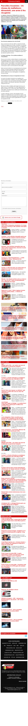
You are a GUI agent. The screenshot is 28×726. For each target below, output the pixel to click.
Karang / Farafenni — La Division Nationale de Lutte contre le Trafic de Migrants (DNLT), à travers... (18, 231)
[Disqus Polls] (14, 709)
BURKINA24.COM (20, 657)
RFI (5, 645)
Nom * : (3, 183)
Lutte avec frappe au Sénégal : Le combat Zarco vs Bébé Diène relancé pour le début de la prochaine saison (13, 405)
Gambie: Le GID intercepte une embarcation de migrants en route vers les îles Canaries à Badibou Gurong (13, 269)
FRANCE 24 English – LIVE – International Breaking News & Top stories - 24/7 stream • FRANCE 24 (12, 600)
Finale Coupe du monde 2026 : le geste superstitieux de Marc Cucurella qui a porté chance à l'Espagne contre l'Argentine (12, 555)
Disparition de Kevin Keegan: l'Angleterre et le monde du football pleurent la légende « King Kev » (13, 532)
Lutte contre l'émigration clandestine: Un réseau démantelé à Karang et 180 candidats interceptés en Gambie (14, 226)
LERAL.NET (14, 643)
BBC (18, 645)
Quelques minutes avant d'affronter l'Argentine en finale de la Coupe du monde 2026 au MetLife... (18, 559)
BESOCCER (19, 647)
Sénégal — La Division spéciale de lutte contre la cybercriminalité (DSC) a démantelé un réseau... (18, 262)
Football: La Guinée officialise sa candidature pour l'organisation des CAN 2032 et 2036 (13, 378)
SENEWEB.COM (22, 643)
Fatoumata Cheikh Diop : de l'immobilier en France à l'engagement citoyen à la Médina (13, 328)
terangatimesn (8, 100)
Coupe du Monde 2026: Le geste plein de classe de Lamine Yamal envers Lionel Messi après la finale (13, 521)
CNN (14, 645)
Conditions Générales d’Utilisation (14, 678)
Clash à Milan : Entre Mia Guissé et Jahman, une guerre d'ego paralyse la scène (13, 357)
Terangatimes (14, 1)
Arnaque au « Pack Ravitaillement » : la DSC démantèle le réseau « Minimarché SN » (12, 258)
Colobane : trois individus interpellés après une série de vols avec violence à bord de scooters (13, 237)
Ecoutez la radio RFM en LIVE (9, 581)
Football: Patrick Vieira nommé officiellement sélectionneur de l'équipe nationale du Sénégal (13, 468)
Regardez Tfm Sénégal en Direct (9, 589)
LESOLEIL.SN (7, 657)
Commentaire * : (5, 195)
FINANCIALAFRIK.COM (18, 652)
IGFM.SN (22, 645)
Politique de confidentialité (14, 677)
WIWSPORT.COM (19, 650)
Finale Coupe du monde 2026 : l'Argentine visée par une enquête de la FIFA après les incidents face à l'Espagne (13, 566)
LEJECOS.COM (8, 652)
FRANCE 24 (9, 645)
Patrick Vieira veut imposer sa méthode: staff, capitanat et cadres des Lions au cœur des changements (13, 391)
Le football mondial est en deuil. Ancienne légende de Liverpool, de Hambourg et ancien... (18, 536)
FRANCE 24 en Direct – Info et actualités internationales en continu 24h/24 (11, 620)
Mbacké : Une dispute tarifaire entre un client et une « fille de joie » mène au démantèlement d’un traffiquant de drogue (13, 280)
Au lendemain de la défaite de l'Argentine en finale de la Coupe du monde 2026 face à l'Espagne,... (18, 547)
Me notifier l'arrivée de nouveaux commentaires (12, 208)
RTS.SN (13, 657)
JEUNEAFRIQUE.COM (9, 654)
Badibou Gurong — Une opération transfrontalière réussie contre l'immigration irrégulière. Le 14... (18, 273)
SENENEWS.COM (9, 650)
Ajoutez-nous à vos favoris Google (12, 217)
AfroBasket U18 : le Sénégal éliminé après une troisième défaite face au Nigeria (13, 504)
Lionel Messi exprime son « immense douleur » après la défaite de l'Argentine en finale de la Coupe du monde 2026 (13, 543)
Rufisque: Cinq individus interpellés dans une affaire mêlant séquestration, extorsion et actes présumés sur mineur (13, 248)
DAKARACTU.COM (6, 643)
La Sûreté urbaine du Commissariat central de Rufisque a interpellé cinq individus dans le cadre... (19, 252)
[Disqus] (14, 126)
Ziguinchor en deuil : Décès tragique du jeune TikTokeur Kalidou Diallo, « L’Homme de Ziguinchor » (13, 292)
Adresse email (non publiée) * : (7, 187)
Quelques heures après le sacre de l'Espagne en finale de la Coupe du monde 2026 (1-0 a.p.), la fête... (18, 570)
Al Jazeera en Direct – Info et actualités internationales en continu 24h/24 (11, 610)
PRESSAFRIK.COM (10, 647)
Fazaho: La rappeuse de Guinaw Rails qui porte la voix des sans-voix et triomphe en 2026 (14, 338)
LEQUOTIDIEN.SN (20, 654)
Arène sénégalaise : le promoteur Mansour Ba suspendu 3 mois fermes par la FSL (13, 430)
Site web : (3, 191)
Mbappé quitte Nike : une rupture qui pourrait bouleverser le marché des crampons (13, 366)
